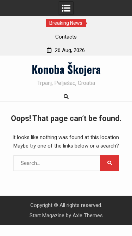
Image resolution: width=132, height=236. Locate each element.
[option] (66, 37)
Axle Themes (88, 215)
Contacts (66, 37)
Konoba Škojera (66, 69)
